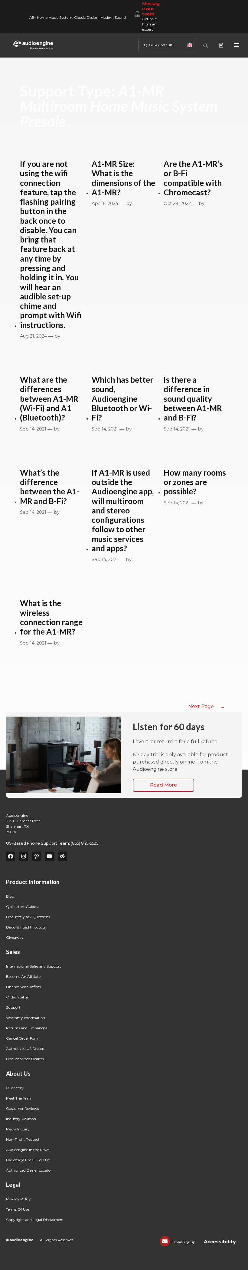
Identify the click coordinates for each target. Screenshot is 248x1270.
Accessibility (220, 1242)
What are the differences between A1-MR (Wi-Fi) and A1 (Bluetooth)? (49, 398)
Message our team (151, 9)
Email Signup (183, 1242)
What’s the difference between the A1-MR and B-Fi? (50, 487)
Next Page (206, 706)
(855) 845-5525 (84, 843)
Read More (163, 785)
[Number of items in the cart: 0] (221, 45)
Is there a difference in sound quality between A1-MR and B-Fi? (193, 398)
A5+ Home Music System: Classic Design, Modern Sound (77, 17)
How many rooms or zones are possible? (195, 482)
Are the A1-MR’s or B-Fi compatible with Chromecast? (193, 178)
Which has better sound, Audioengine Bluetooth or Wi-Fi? (122, 398)
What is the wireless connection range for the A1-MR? (51, 617)
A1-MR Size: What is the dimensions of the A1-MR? (123, 178)
